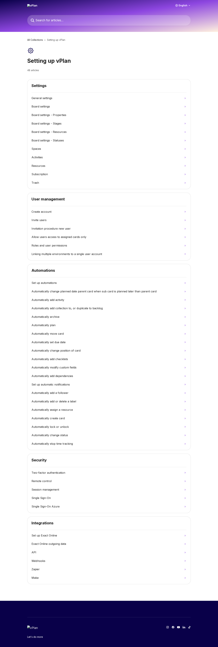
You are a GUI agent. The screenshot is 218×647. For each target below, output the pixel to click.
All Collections (35, 39)
